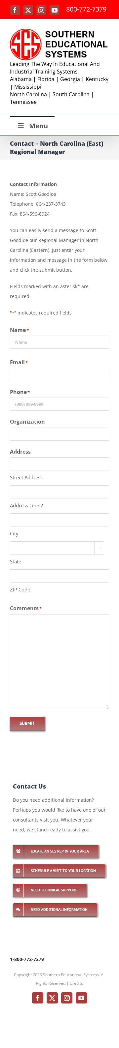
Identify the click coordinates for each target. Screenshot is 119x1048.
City (14, 533)
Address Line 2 (26, 505)
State (15, 561)
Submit (27, 723)
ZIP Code (20, 589)
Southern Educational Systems (71, 974)
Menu (38, 125)
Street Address (26, 477)
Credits (76, 983)
